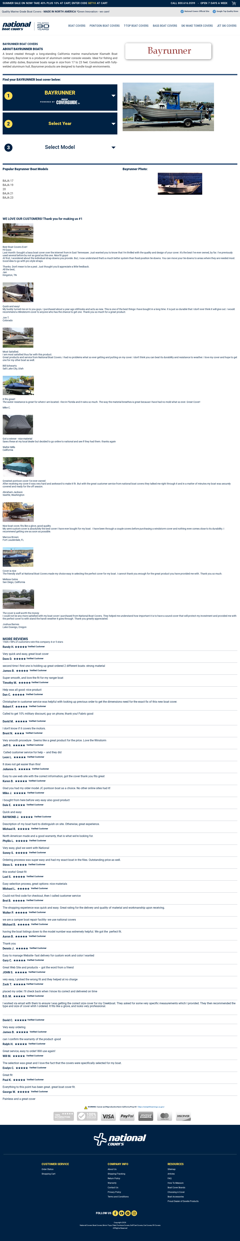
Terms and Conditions (118, 1196)
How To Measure (175, 1183)
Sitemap (172, 1169)
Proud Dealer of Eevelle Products (183, 1201)
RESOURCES (176, 1164)
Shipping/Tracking (116, 1174)
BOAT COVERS (76, 25)
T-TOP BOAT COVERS (136, 25)
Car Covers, (147, 1225)
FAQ (169, 1178)
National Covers (86, 1225)
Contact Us (113, 1187)
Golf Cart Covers (136, 1225)
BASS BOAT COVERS (165, 25)
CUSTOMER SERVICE (55, 1164)
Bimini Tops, (107, 1225)
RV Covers (156, 1225)
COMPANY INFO (118, 1164)
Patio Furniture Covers (120, 1225)
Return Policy (114, 1178)
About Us (112, 1169)
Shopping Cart (48, 1174)
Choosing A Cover (176, 1192)
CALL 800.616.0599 (183, 3)
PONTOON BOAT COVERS (105, 25)
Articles (171, 1174)
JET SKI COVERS (226, 25)
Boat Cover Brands (176, 1187)
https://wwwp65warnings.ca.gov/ (151, 1107)
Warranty (112, 1183)
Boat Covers (97, 1225)
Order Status (47, 1169)
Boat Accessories (176, 1196)
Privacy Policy (114, 1192)
